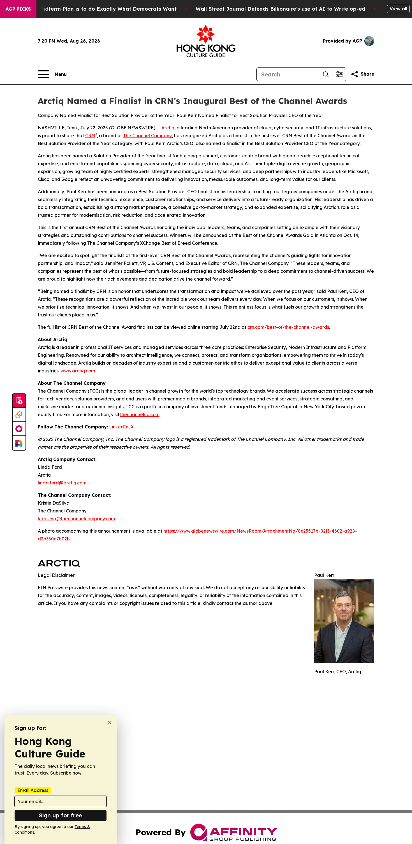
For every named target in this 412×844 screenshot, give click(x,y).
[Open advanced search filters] (339, 74)
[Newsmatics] (19, 443)
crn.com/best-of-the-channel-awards (288, 327)
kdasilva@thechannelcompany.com (76, 518)
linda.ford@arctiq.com (62, 483)
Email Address (32, 790)
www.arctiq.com (78, 371)
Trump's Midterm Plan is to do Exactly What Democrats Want (97, 9)
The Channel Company (147, 135)
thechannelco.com (139, 414)
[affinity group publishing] (19, 429)
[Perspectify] (19, 415)
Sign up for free (60, 815)
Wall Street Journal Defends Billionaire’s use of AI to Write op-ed (280, 9)
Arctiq (167, 127)
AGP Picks (18, 9)
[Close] (109, 722)
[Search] (325, 74)
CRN (90, 135)
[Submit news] (19, 401)
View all (398, 8)
